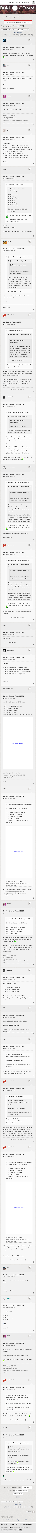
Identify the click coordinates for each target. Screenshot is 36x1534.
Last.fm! (5, 302)
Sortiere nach (11, 1490)
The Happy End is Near (17, 389)
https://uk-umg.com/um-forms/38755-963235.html (14, 776)
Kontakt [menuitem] (11, 1524)
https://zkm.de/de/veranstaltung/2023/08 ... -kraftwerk (16, 1030)
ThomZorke (9, 970)
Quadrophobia (12, 257)
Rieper (4, 625)
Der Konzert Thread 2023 (12, 26)
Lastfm (4, 681)
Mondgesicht (9, 396)
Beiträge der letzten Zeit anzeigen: (13, 1487)
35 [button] (14, 35)
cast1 (4, 1007)
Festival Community (7, 9)
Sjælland (9, 130)
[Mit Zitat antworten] (29, 40)
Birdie (4, 169)
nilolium (9, 1298)
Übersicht (4, 1524)
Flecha (9, 241)
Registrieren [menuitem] (16, 2)
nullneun (5, 788)
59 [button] (29, 35)
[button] (5, 35)
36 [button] (17, 35)
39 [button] (25, 35)
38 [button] (22, 35)
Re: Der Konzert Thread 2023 (13, 47)
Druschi (5, 1427)
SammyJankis (10, 650)
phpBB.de (19, 1529)
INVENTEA (20, 1531)
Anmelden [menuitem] (27, 2)
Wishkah (9, 96)
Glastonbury (6, 998)
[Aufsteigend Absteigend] (18, 1493)
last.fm (4, 161)
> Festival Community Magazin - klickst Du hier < (18, 22)
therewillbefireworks (8, 688)
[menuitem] (26, 1524)
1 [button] (10, 35)
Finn (8, 40)
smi (8, 65)
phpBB (9, 1527)
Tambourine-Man (11, 467)
